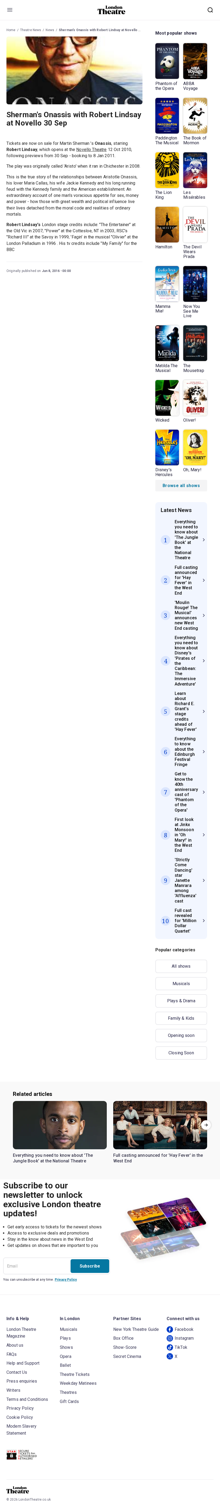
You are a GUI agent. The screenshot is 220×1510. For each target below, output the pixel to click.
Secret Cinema (127, 1356)
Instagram (184, 1338)
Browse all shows (181, 485)
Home (11, 30)
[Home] (111, 10)
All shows (181, 966)
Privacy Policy (66, 1279)
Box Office (123, 1338)
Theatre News (30, 30)
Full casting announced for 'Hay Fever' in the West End (158, 1158)
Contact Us (16, 1372)
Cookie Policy (19, 1417)
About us (14, 1345)
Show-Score (125, 1347)
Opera (65, 1356)
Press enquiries (21, 1381)
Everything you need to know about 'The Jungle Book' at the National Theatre (53, 1158)
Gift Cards (69, 1401)
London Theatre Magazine (21, 1333)
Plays (65, 1338)
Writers (13, 1390)
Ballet (65, 1365)
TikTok (181, 1347)
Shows (66, 1347)
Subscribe (90, 1266)
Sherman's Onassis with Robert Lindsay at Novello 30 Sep (104, 30)
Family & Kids (181, 1018)
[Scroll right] (206, 1125)
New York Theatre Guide (136, 1329)
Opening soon (181, 1035)
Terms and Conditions (27, 1399)
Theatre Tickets (75, 1374)
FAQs (11, 1354)
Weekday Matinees (78, 1383)
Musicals (181, 983)
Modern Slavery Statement (21, 1430)
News (50, 30)
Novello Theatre (91, 149)
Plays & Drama (181, 1000)
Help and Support (22, 1363)
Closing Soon (181, 1052)
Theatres (68, 1392)
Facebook (184, 1329)
